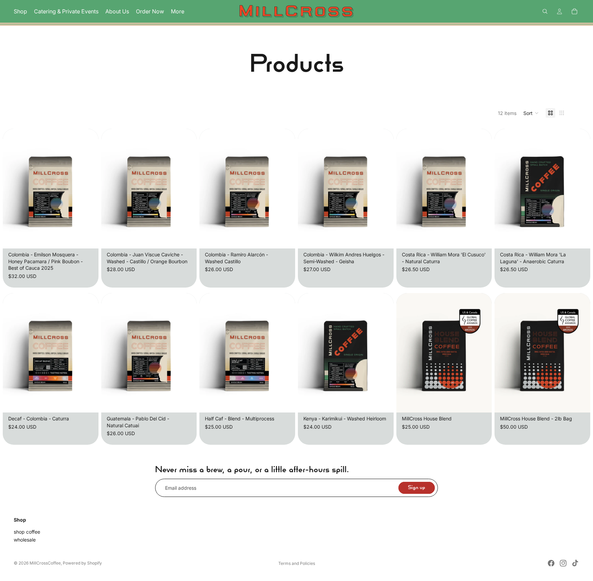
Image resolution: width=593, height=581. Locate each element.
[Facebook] (551, 563)
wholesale (25, 540)
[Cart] (574, 11)
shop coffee (27, 532)
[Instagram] (563, 563)
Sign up (416, 487)
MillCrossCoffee (45, 563)
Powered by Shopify (82, 563)
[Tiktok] (575, 563)
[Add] (88, 238)
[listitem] (177, 11)
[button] (531, 112)
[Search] (545, 11)
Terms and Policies (296, 563)
